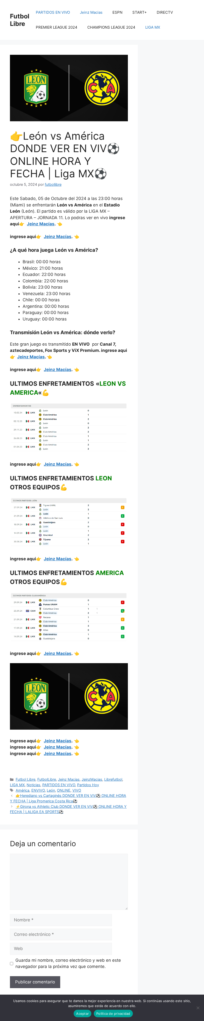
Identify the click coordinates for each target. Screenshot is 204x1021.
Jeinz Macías (40, 223)
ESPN (117, 12)
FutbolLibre (46, 779)
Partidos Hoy (88, 785)
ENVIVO (38, 790)
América (22, 790)
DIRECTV (165, 12)
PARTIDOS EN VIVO (53, 12)
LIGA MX (152, 27)
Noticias (33, 785)
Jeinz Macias (91, 12)
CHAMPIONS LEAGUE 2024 (111, 27)
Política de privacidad (113, 1014)
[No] (197, 1007)
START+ (139, 12)
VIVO (76, 790)
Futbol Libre (19, 19)
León (51, 790)
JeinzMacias (92, 779)
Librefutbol (113, 779)
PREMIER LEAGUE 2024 (56, 27)
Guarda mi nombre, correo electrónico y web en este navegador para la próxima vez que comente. (68, 963)
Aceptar (82, 1014)
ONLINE (63, 790)
